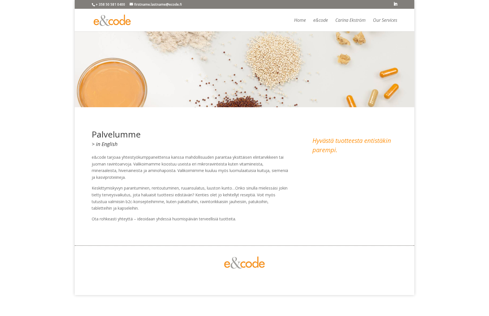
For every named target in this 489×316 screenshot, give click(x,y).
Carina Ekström (350, 20)
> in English (104, 144)
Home (300, 20)
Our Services (385, 20)
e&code (320, 20)
